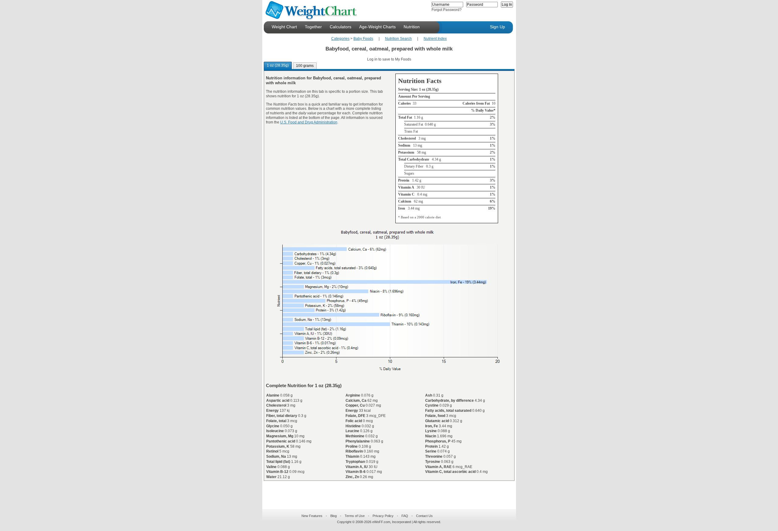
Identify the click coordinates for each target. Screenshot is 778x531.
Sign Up (497, 26)
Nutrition (412, 26)
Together (313, 26)
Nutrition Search (398, 38)
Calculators (340, 26)
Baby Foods (363, 38)
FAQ (404, 516)
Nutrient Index (435, 38)
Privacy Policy (383, 516)
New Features (311, 516)
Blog (333, 516)
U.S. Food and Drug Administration (308, 122)
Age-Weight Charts (377, 26)
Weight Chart (284, 26)
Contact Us (424, 516)
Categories (340, 38)
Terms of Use (355, 516)
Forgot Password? (447, 10)
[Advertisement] (384, 491)
